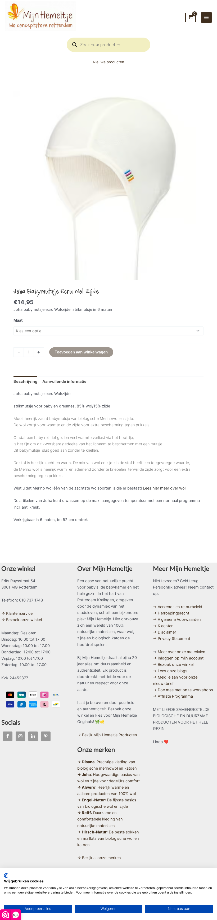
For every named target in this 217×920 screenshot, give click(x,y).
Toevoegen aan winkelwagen (81, 352)
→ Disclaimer (164, 632)
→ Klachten (163, 625)
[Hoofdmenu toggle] (206, 17)
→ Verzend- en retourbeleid (177, 606)
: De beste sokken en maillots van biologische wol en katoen (108, 838)
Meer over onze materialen (181, 651)
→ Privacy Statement (171, 638)
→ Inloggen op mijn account (178, 658)
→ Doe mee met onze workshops (183, 690)
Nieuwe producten (108, 62)
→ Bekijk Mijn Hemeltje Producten (107, 735)
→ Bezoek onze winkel (21, 619)
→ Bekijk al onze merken (99, 857)
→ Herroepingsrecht (171, 613)
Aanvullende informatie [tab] (64, 381)
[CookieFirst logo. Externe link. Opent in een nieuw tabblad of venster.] (6, 875)
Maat (18, 320)
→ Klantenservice (17, 613)
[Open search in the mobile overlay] (108, 45)
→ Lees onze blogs (170, 670)
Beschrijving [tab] (25, 381)
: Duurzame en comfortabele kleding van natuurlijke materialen (100, 819)
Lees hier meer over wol (164, 488)
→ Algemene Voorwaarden (177, 619)
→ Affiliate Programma (173, 696)
